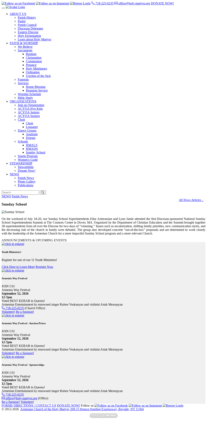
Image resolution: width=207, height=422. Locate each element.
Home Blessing (35, 86)
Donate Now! (26, 170)
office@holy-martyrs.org (134, 3)
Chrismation (33, 57)
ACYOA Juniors (28, 112)
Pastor (22, 21)
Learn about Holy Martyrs (34, 39)
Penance (31, 65)
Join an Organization (31, 105)
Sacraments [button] (25, 50)
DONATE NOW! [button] (162, 3)
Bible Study (25, 97)
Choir (29, 123)
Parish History (27, 17)
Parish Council (27, 25)
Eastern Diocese (28, 32)
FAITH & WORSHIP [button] (24, 43)
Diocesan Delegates (30, 28)
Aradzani (32, 134)
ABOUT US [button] (18, 14)
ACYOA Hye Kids (30, 108)
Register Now (44, 267)
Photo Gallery (27, 181)
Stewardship (26, 167)
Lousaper (32, 127)
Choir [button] (21, 119)
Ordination (33, 72)
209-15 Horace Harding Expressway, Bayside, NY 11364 (107, 409)
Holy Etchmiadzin (29, 35)
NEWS (6, 196)
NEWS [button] (14, 174)
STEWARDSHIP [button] (21, 163)
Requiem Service (37, 90)
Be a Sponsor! (25, 311)
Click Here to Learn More (18, 267)
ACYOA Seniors (29, 116)
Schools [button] (23, 141)
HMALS (31, 145)
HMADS (32, 148)
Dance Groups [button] (27, 130)
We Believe (25, 46)
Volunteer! (8, 311)
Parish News (26, 178)
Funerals (23, 79)
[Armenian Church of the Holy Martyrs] (15, 7)
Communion (34, 61)
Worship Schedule (29, 94)
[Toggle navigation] (3, 8)
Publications (25, 185)
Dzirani (30, 138)
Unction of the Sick (38, 76)
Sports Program (28, 156)
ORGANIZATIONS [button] (23, 101)
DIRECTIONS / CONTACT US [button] (35, 405)
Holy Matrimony (36, 68)
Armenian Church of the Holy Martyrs (44, 409)
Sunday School (35, 152)
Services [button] (23, 83)
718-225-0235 (104, 3)
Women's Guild (28, 159)
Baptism (31, 54)
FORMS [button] (7, 405)
